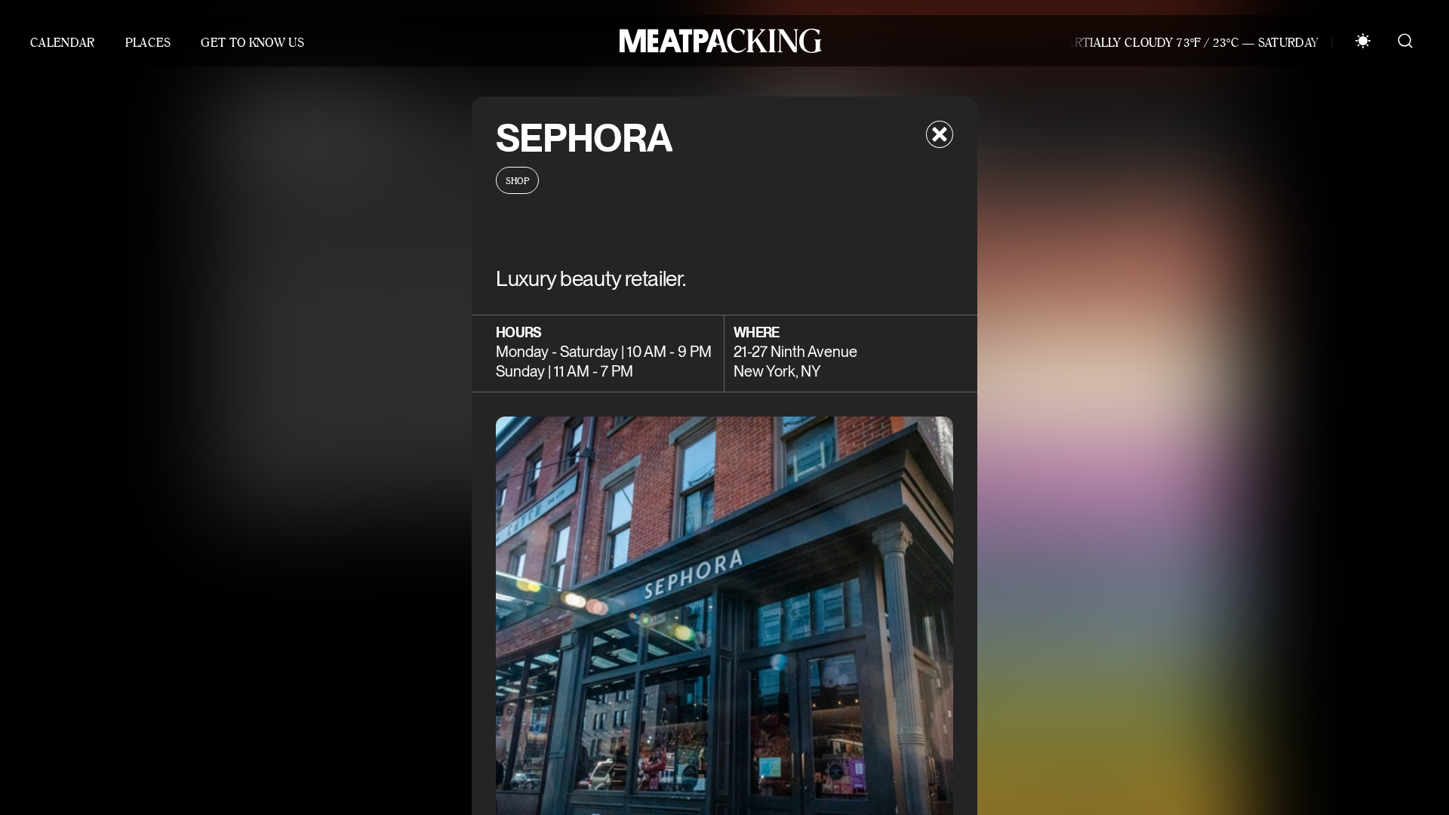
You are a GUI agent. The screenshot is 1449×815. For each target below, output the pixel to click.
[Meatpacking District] (717, 41)
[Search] (1405, 40)
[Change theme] (1363, 40)
